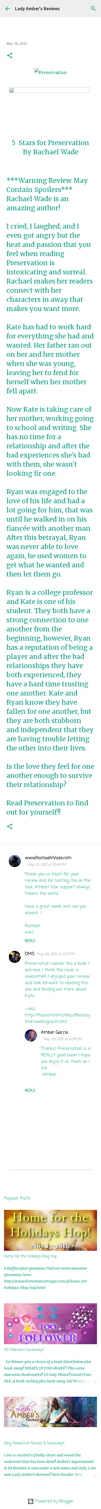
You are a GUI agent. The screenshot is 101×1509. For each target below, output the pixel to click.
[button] (9, 56)
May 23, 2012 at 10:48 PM (46, 864)
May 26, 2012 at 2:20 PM (56, 954)
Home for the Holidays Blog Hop (30, 1256)
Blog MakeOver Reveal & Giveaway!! (34, 1443)
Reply (30, 941)
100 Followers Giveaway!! (24, 1350)
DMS (29, 954)
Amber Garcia (54, 1032)
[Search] (93, 8)
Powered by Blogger (54, 1501)
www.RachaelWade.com (48, 858)
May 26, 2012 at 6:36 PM (62, 1039)
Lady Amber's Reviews (37, 8)
